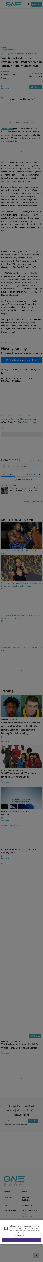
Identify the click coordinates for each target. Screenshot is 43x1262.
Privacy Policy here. (17, 1235)
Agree (21, 1240)
